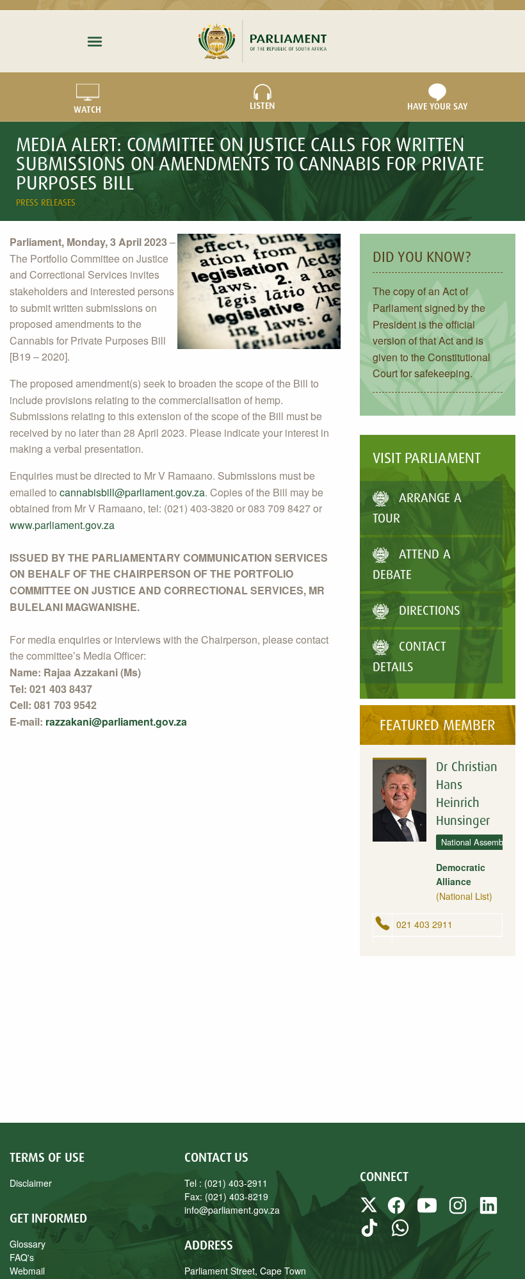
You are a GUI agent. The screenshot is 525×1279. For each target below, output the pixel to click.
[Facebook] (396, 1211)
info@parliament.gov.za (232, 1209)
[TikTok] (369, 1233)
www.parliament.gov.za (62, 524)
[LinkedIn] (488, 1211)
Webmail (27, 1270)
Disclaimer (31, 1183)
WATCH (87, 109)
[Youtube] (427, 1211)
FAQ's (22, 1257)
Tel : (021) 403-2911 (226, 1183)
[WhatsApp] (400, 1233)
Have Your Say (437, 106)
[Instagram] (457, 1211)
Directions (429, 610)
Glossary (27, 1243)
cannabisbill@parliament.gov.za (132, 492)
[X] (370, 1211)
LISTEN (262, 105)
